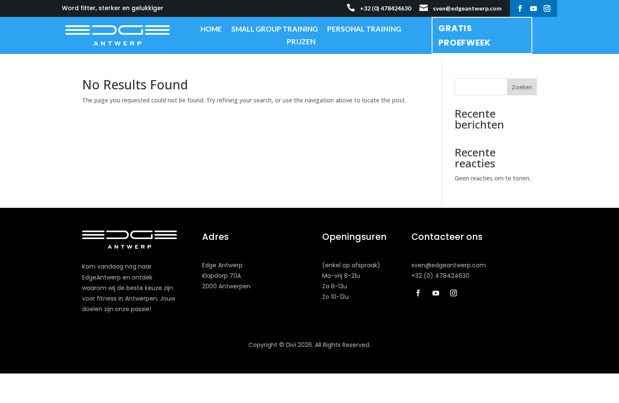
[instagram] (547, 8)
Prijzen (301, 42)
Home (211, 29)
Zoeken (522, 87)
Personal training (364, 29)
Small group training (274, 29)
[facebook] (520, 8)
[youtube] (533, 8)
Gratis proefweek (464, 35)
